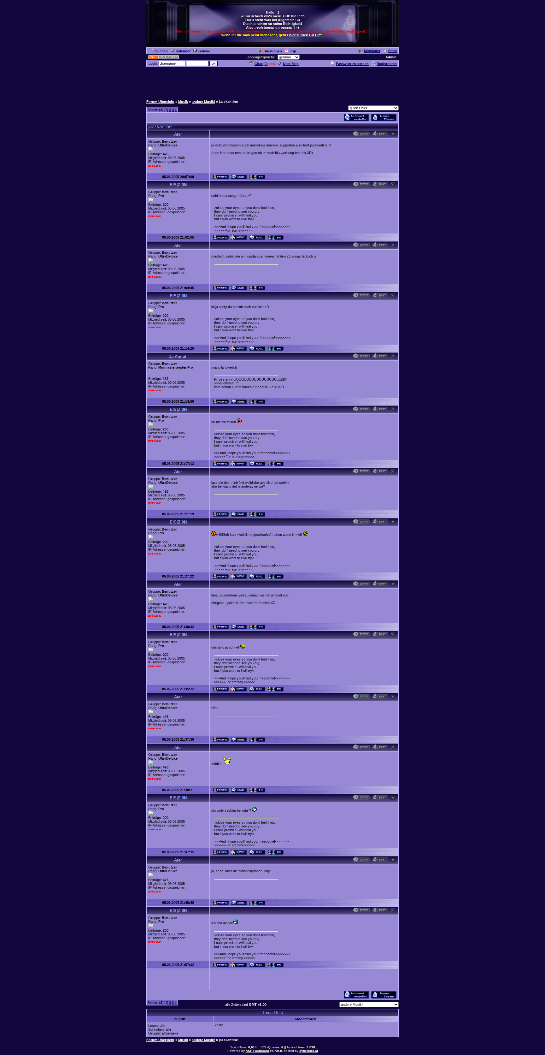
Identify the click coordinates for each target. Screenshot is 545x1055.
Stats (392, 51)
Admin (390, 57)
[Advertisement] (272, 82)
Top (293, 51)
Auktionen (273, 51)
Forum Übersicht (160, 102)
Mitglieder (372, 51)
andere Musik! (203, 102)
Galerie (204, 51)
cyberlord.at (308, 1050)
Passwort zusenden (352, 64)
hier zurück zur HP (304, 35)
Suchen (161, 51)
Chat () (261, 64)
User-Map (291, 64)
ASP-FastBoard (257, 1050)
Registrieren (387, 64)
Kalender (183, 51)
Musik (183, 102)
